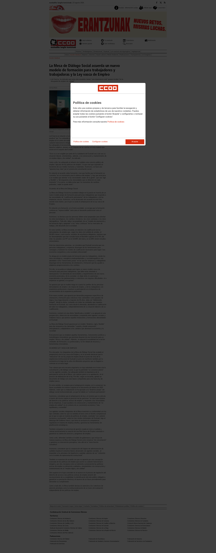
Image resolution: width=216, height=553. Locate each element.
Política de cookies (115, 122)
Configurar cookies (100, 142)
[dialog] (108, 114)
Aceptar (135, 142)
